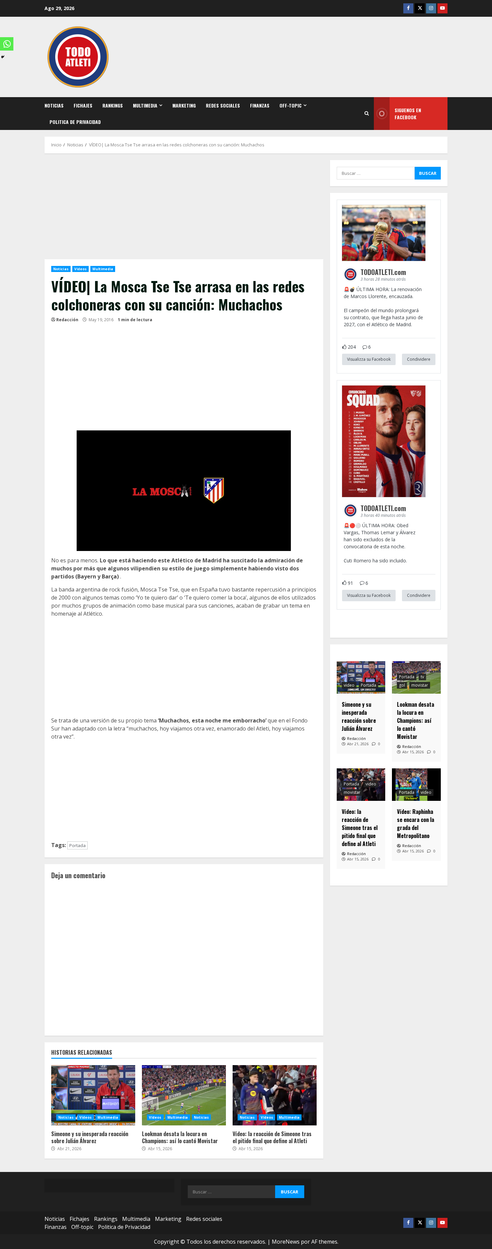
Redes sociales (223, 105)
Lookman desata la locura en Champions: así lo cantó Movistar (184, 1095)
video (349, 685)
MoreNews (286, 1241)
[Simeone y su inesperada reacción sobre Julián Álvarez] (361, 677)
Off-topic (290, 105)
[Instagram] (431, 8)
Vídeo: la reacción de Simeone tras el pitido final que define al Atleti (275, 1095)
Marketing (184, 105)
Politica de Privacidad (75, 121)
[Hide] (2, 57)
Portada (77, 845)
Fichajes (83, 105)
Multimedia (145, 105)
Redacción (67, 320)
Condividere (418, 359)
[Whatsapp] (6, 44)
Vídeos (80, 269)
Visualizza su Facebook (369, 359)
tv (422, 677)
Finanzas (259, 105)
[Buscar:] (376, 173)
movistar (419, 685)
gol (402, 685)
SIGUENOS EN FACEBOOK (408, 114)
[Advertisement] (184, 210)
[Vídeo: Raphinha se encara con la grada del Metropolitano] (416, 784)
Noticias (54, 105)
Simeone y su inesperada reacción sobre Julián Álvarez (93, 1095)
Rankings (112, 105)
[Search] (366, 113)
